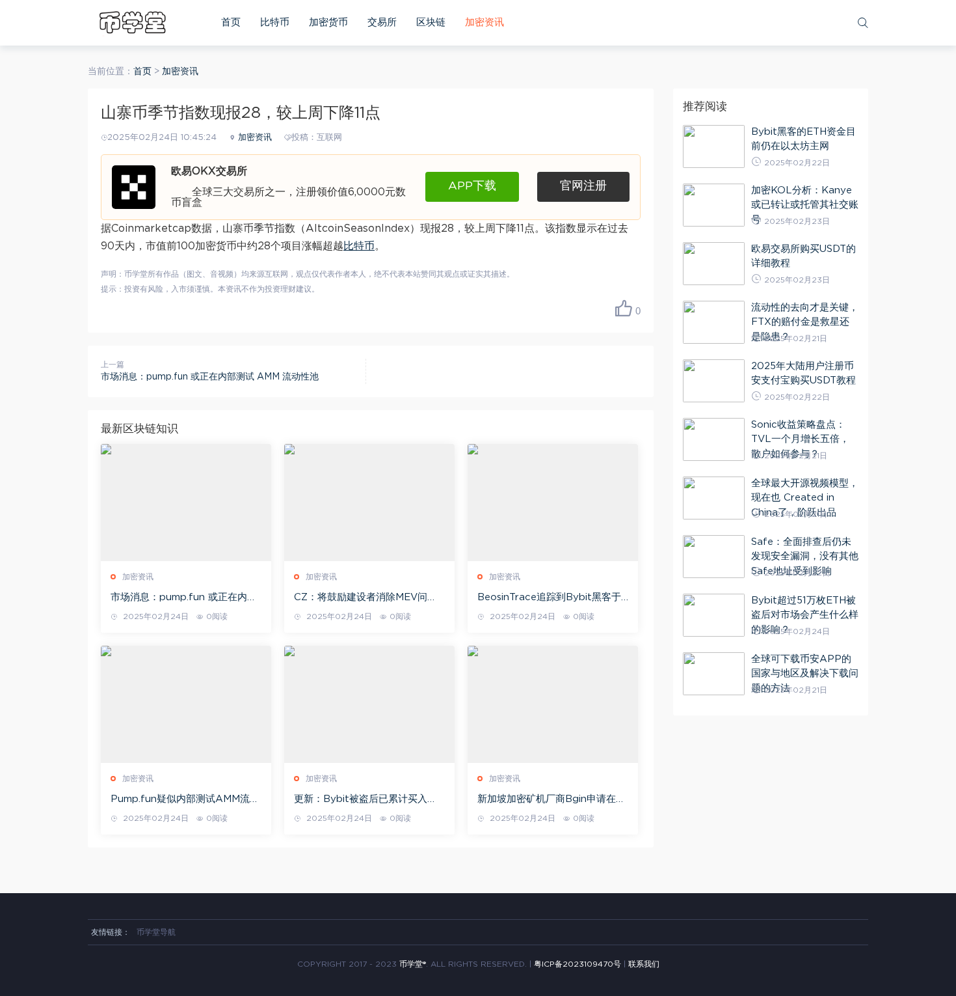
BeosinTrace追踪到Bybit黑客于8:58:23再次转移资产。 (549, 598)
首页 (231, 22)
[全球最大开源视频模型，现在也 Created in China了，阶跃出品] (714, 498)
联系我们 (643, 964)
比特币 (274, 22)
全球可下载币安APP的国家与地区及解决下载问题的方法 (804, 673)
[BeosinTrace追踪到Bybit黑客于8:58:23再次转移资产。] (553, 502)
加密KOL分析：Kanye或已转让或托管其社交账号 (804, 205)
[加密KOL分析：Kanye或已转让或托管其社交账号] (714, 205)
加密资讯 (484, 22)
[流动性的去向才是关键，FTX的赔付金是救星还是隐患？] (714, 322)
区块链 (430, 22)
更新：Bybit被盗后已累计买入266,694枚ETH (360, 800)
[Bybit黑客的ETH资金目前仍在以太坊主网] (714, 146)
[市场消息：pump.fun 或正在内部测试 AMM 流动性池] (186, 502)
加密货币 (328, 22)
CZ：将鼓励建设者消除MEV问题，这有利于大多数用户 (360, 598)
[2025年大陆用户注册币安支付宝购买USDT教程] (714, 380)
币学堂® (412, 964)
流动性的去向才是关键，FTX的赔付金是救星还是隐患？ (804, 322)
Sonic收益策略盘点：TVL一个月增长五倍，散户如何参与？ (800, 439)
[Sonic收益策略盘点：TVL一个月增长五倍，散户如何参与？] (714, 439)
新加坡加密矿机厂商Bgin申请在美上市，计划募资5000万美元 (551, 800)
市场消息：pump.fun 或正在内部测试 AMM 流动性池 (210, 376)
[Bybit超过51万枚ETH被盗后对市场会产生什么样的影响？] (714, 615)
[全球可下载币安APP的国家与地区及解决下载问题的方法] (714, 673)
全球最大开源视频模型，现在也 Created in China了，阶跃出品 (804, 498)
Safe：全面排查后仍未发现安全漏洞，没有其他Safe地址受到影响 (804, 556)
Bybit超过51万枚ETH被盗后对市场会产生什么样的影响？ (804, 615)
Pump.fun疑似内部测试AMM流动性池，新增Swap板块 (185, 800)
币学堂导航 (156, 932)
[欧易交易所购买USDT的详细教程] (714, 263)
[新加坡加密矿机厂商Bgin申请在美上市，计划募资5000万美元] (553, 704)
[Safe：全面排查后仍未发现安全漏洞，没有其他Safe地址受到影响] (714, 556)
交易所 (382, 22)
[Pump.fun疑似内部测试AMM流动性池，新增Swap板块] (186, 704)
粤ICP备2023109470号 (577, 964)
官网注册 (583, 186)
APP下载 (472, 186)
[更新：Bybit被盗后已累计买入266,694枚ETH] (369, 704)
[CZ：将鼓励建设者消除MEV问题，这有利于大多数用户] (369, 502)
